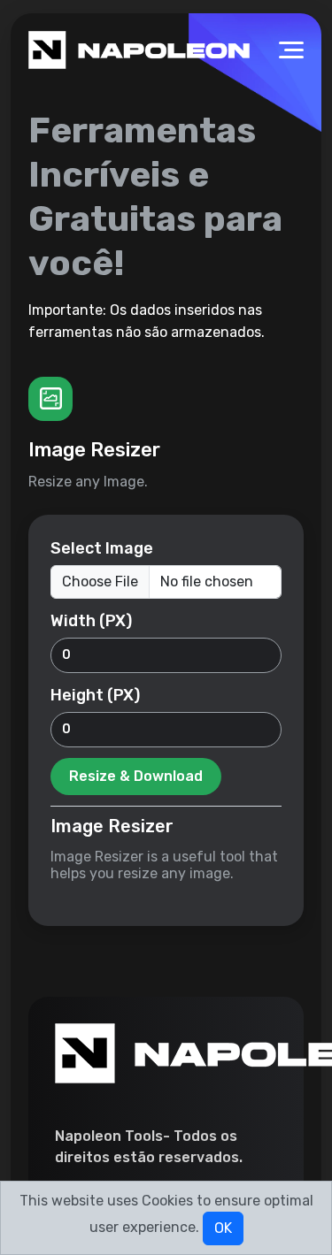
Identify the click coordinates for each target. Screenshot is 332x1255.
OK (223, 1228)
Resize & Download (136, 776)
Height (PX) (95, 695)
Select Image (101, 548)
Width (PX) (91, 621)
